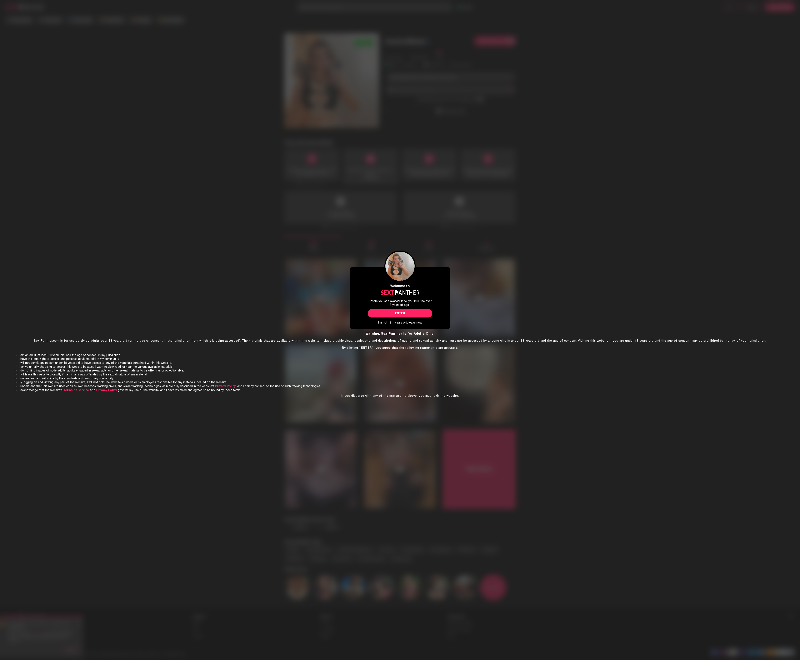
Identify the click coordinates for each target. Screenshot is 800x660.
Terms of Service (76, 390)
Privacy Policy (106, 390)
